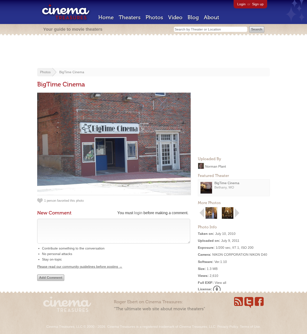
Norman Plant (215, 166)
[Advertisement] (153, 52)
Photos (154, 17)
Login (241, 4)
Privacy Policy (227, 326)
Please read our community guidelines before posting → (79, 266)
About (211, 17)
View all (220, 283)
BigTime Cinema (71, 72)
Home (106, 17)
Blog (193, 17)
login (138, 213)
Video (175, 17)
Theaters (130, 17)
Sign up (258, 4)
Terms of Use (250, 326)
